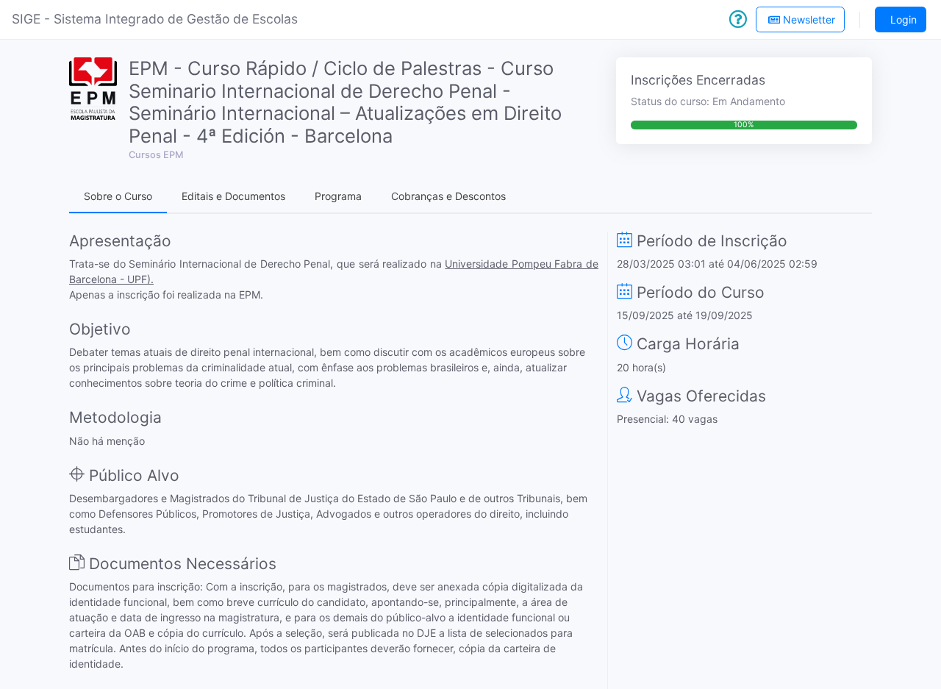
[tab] (118, 196)
